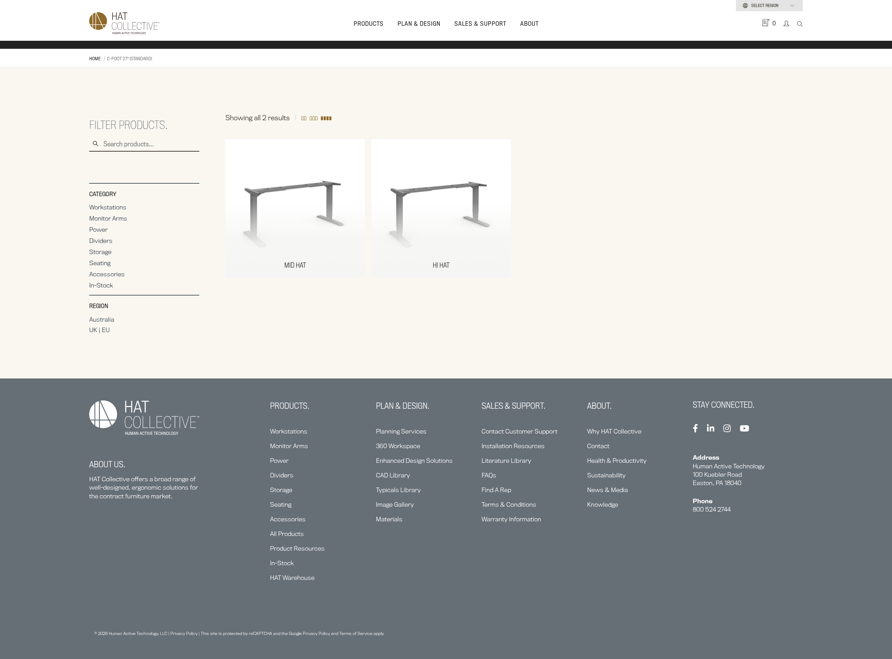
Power (98, 229)
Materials (389, 519)
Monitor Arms (108, 218)
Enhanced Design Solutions (414, 460)
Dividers (101, 240)
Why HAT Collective (614, 431)
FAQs (489, 475)
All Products (287, 533)
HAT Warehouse (292, 577)
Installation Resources (513, 446)
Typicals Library (398, 489)
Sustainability (606, 475)
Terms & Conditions (509, 504)
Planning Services (401, 431)
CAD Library (393, 475)
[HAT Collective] (124, 23)
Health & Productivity (617, 460)
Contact (598, 446)
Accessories (107, 274)
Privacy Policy (184, 633)
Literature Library (506, 460)
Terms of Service (355, 633)
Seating (99, 263)
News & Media (607, 489)
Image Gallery (395, 504)
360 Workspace (398, 446)
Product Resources (297, 548)
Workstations (107, 207)
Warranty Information (511, 519)
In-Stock (101, 285)
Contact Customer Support (520, 431)
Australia (101, 319)
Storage (100, 251)
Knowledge (602, 504)
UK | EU (99, 330)
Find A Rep (496, 489)
